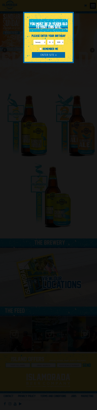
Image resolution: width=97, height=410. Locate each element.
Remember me (50, 49)
